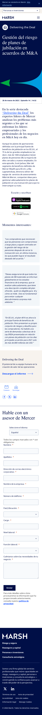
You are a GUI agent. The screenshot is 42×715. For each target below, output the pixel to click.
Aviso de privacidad (25, 694)
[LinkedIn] (12, 689)
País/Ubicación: (10, 508)
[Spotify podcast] (21, 206)
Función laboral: (11, 544)
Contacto (6, 390)
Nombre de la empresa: (14, 484)
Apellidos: (8, 457)
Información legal (9, 702)
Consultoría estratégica (13, 657)
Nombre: (7, 445)
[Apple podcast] (21, 200)
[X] (5, 689)
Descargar (16, 390)
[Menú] (38, 17)
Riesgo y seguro (9, 643)
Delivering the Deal (12, 359)
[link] (4, 397)
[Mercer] (10, 17)
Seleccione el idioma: (18, 427)
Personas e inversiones (13, 652)
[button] (39, 3)
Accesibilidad (7, 698)
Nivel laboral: (9, 532)
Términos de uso (8, 694)
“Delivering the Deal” (15, 113)
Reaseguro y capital (11, 647)
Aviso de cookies (22, 698)
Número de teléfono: (13, 496)
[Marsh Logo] (14, 636)
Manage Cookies (25, 702)
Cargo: (6, 520)
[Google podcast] (21, 213)
